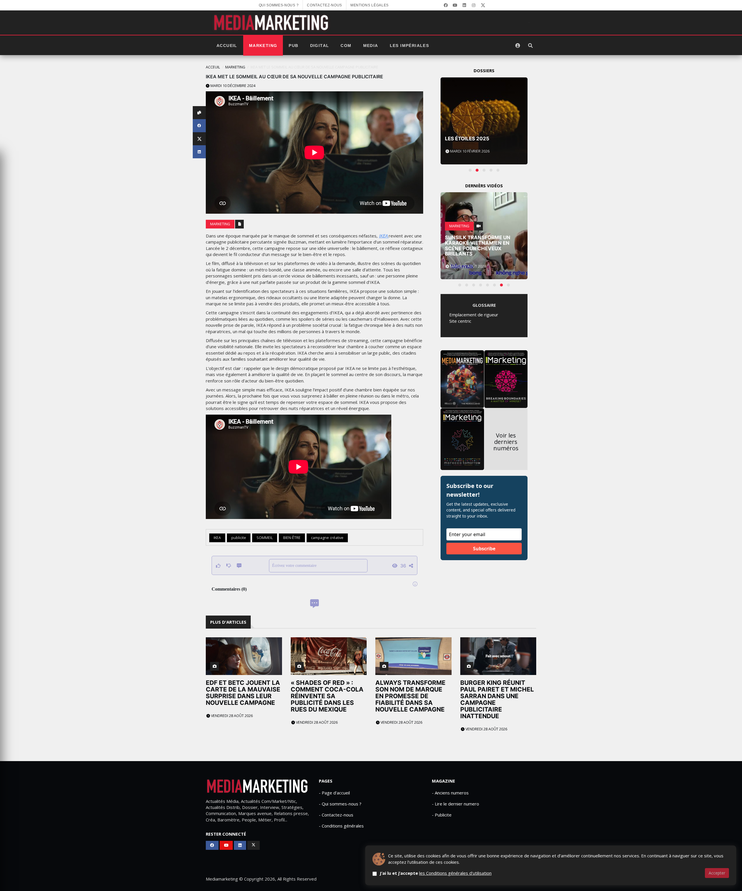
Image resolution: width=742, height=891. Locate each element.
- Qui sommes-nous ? (340, 804)
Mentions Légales (369, 5)
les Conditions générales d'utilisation (455, 873)
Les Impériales (409, 45)
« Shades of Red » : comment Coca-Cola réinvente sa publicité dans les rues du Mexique (327, 696)
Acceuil (213, 67)
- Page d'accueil (334, 793)
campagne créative (327, 537)
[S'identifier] (517, 45)
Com (346, 45)
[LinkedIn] (464, 5)
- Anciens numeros (450, 793)
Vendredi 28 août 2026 (231, 715)
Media (370, 45)
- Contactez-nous (336, 815)
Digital (319, 45)
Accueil (227, 45)
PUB (293, 45)
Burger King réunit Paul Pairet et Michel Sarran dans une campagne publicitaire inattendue (497, 699)
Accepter (717, 873)
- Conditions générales (341, 826)
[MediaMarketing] (272, 22)
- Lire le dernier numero (455, 804)
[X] (483, 5)
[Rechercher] (530, 45)
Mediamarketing (222, 879)
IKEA (384, 236)
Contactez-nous (324, 5)
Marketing (263, 45)
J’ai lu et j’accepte (436, 873)
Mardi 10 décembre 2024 (232, 85)
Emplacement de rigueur (473, 314)
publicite (238, 537)
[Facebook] (445, 5)
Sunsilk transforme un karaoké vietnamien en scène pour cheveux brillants (477, 246)
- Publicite (442, 815)
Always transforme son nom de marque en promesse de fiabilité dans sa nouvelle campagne (410, 696)
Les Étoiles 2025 (467, 138)
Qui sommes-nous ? (279, 5)
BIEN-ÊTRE (292, 537)
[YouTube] (455, 5)
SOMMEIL (265, 537)
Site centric (460, 321)
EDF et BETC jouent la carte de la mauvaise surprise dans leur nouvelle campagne (243, 692)
